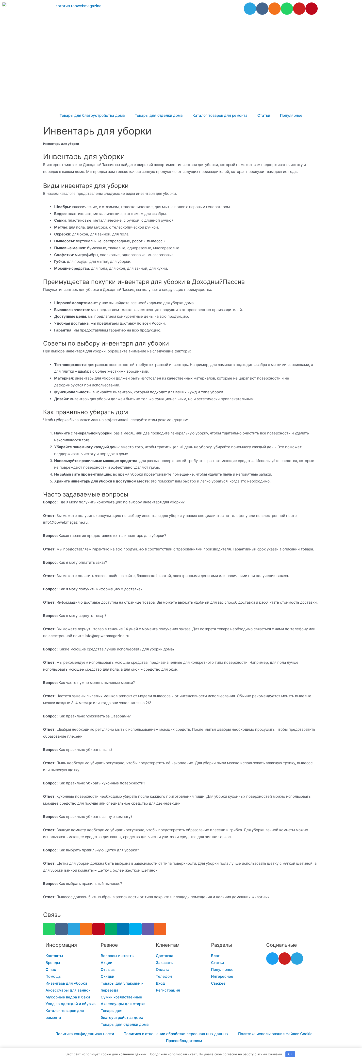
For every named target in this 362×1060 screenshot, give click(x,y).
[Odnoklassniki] (274, 8)
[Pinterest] (311, 8)
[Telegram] (250, 8)
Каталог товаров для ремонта (220, 115)
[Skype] (135, 929)
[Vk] (262, 8)
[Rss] (160, 929)
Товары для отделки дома (159, 115)
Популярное (291, 115)
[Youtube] (299, 8)
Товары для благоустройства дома (92, 115)
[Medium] (111, 929)
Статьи (263, 115)
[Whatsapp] (287, 8)
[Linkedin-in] (123, 929)
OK (290, 1054)
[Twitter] (272, 958)
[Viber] (148, 929)
